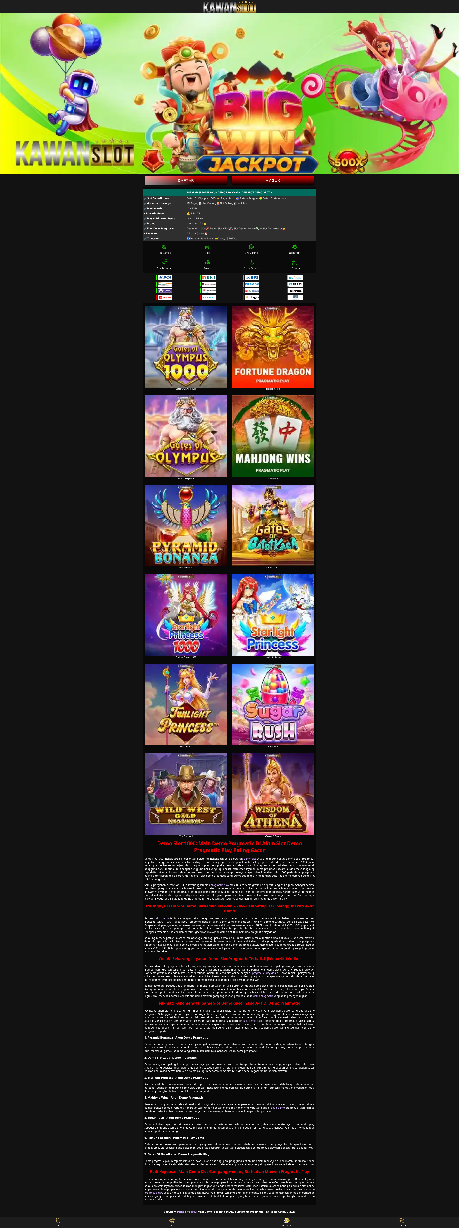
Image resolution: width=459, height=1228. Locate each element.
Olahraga (294, 252)
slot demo (162, 918)
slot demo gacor (253, 1020)
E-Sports (295, 268)
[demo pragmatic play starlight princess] (273, 615)
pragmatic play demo (265, 973)
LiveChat (401, 1225)
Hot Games (164, 252)
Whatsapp (287, 1225)
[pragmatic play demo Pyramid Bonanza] (186, 525)
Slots (208, 252)
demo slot (250, 858)
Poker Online (251, 268)
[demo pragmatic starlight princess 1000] (186, 615)
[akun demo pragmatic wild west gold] (186, 794)
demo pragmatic (263, 996)
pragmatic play (220, 885)
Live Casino (251, 252)
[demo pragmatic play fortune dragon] (273, 347)
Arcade (208, 268)
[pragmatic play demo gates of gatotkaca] (273, 525)
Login (57, 1225)
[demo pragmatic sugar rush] (273, 704)
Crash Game (164, 268)
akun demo (278, 1107)
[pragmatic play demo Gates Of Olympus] (186, 436)
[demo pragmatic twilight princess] (186, 704)
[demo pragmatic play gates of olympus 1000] (186, 347)
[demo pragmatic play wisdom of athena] (273, 794)
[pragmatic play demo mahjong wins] (273, 436)
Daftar (186, 180)
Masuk (273, 180)
